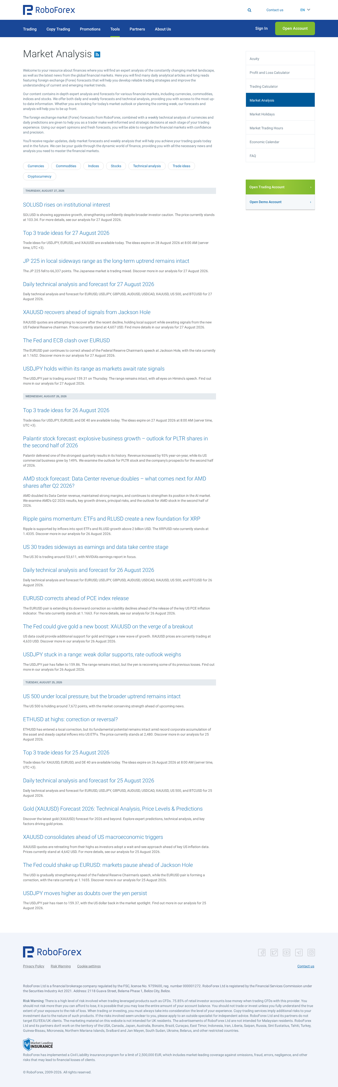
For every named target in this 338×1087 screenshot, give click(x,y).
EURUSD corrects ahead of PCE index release (76, 598)
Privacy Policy (33, 966)
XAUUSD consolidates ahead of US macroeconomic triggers (93, 837)
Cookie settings (89, 966)
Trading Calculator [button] (264, 86)
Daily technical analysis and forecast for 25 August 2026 (88, 780)
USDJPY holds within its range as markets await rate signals (94, 369)
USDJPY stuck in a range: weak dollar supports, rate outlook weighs (102, 654)
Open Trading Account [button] (267, 187)
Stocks (116, 166)
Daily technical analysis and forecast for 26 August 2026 (88, 570)
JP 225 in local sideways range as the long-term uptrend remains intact (106, 261)
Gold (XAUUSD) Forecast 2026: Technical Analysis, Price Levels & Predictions (113, 809)
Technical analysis (147, 166)
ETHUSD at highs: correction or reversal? (70, 719)
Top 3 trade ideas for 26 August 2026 (66, 410)
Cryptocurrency (39, 176)
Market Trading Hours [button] (266, 128)
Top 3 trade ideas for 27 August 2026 (66, 233)
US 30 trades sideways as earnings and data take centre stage (95, 547)
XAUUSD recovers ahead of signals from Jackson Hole (86, 312)
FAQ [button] (253, 156)
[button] (49, 10)
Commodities (66, 166)
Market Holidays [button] (262, 114)
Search (172, 10)
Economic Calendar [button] (264, 142)
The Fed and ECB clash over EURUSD (66, 340)
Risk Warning (61, 966)
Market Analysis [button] (262, 100)
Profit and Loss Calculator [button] (270, 73)
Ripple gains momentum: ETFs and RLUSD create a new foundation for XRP (111, 519)
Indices (93, 166)
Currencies (36, 166)
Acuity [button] (254, 59)
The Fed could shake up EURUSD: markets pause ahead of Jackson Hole (108, 865)
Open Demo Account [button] (266, 202)
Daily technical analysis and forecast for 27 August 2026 (88, 284)
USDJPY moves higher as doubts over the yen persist (85, 893)
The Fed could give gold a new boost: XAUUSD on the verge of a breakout (108, 626)
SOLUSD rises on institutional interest (66, 205)
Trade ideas (181, 166)
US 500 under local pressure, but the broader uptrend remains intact (102, 696)
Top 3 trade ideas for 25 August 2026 (66, 752)
